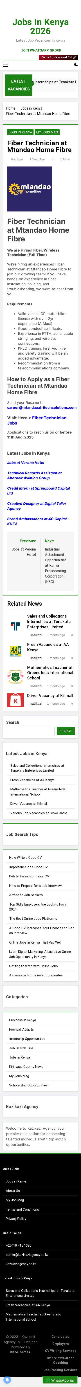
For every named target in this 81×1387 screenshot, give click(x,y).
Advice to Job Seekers (26, 895)
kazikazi (17, 159)
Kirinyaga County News (26, 1067)
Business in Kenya (22, 1020)
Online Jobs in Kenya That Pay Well (35, 942)
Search (12, 722)
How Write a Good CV (25, 858)
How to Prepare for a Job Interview (35, 886)
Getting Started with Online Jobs (33, 966)
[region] (40, 1348)
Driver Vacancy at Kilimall (50, 695)
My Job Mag (15, 1200)
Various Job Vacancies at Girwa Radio (38, 813)
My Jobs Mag (47, 132)
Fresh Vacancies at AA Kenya (32, 780)
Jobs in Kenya (20, 132)
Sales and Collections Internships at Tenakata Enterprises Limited (49, 621)
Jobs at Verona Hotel (25, 462)
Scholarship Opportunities (28, 1085)
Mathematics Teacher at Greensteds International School (50, 673)
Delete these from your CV (29, 876)
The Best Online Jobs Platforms (33, 919)
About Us (13, 1191)
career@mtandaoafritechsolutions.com (42, 407)
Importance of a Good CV (28, 867)
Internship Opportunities (27, 1039)
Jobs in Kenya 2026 (40, 26)
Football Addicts (21, 1029)
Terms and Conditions (22, 1209)
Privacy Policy (16, 1219)
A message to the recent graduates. (36, 975)
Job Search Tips (21, 1048)
